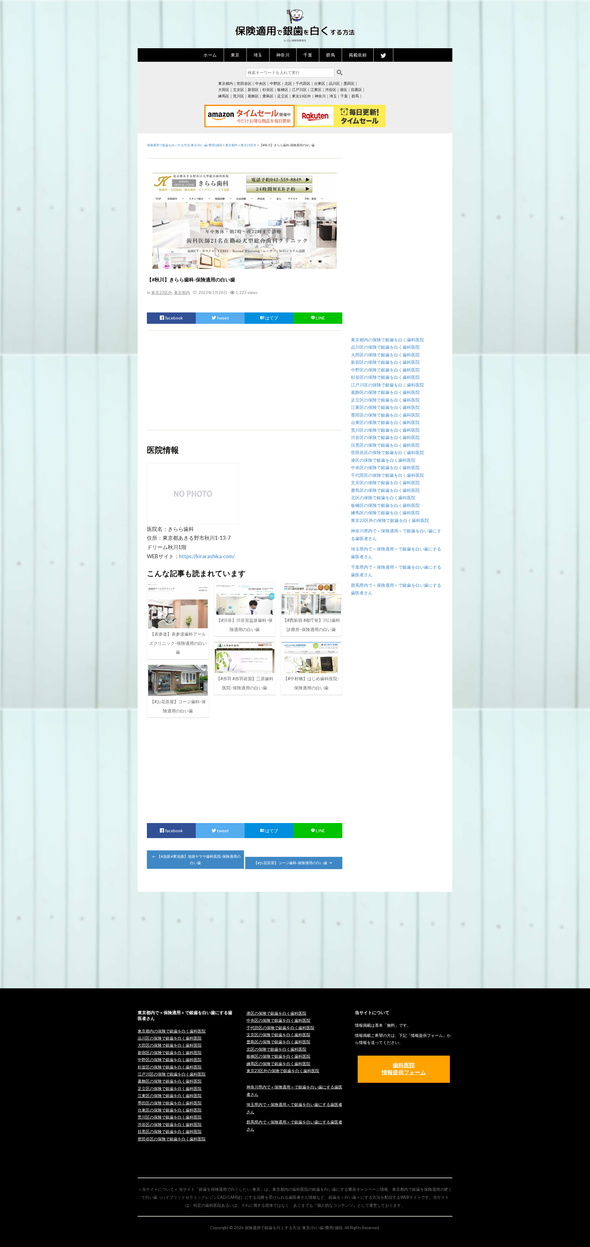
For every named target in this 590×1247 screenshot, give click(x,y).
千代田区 (303, 83)
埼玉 (258, 54)
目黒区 (356, 89)
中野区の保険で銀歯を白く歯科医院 (385, 369)
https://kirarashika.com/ (207, 556)
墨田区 (349, 83)
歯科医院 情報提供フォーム (404, 1069)
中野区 (275, 83)
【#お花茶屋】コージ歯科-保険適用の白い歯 (290, 863)
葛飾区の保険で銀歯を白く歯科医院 (385, 392)
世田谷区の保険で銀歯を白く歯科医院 (387, 452)
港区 (343, 89)
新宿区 (253, 89)
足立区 (282, 96)
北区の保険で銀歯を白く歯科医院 (383, 497)
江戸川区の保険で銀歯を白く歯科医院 (387, 384)
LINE (320, 317)
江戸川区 (299, 89)
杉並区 (267, 89)
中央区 (260, 83)
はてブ (271, 317)
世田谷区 (244, 83)
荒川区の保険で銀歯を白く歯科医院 (385, 430)
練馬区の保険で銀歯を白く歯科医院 (385, 512)
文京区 (238, 89)
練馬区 (223, 96)
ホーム (210, 54)
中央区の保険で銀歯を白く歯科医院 (385, 467)
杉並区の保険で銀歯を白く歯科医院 (385, 377)
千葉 (307, 54)
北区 (288, 83)
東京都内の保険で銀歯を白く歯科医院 (387, 339)
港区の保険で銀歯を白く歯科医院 (383, 460)
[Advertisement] (244, 380)
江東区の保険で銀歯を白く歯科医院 (385, 407)
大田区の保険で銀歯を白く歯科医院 (385, 354)
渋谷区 (330, 89)
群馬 (330, 54)
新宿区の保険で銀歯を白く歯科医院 (385, 362)
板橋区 (282, 89)
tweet (222, 317)
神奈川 (283, 54)
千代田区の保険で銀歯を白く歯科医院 (387, 475)
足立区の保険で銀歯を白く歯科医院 (385, 399)
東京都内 (225, 83)
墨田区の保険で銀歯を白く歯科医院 (385, 415)
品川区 (334, 83)
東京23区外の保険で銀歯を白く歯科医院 (390, 520)
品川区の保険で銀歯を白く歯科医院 (385, 347)
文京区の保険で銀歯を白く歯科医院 (385, 482)
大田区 (223, 89)
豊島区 (267, 96)
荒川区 (238, 96)
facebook (173, 317)
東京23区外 (301, 96)
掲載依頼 (358, 54)
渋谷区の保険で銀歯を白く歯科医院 (385, 437)
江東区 (315, 89)
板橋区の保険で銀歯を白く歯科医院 (385, 505)
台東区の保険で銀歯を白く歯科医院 (385, 422)
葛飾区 (253, 96)
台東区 (319, 83)
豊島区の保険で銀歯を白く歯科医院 (385, 490)
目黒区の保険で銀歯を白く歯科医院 (385, 445)
